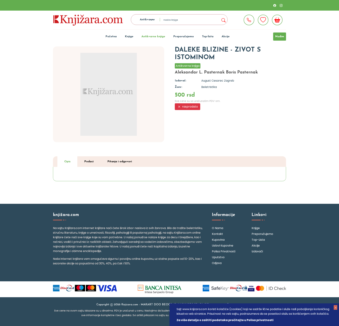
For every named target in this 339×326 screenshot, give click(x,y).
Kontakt (217, 234)
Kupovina (218, 240)
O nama (217, 228)
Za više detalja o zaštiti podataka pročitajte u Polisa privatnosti (225, 320)
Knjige (129, 36)
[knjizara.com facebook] (274, 5)
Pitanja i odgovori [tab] (119, 161)
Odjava (217, 263)
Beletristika (209, 87)
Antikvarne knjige (153, 36)
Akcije (226, 36)
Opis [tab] (67, 161)
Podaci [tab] (89, 161)
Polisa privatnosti (223, 251)
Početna (111, 36)
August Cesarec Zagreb (217, 81)
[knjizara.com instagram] (281, 5)
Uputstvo (218, 257)
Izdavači (257, 251)
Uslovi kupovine (222, 246)
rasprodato (189, 107)
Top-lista (207, 36)
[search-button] (223, 19)
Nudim (279, 36)
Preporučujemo (183, 36)
